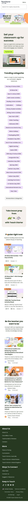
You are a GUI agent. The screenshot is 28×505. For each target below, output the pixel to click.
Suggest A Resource (8, 477)
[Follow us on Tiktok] (3, 485)
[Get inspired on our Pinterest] (13, 485)
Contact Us (5, 474)
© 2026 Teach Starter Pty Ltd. (15, 497)
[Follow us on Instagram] (6, 485)
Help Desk (5, 471)
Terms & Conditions (20, 489)
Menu (24, 2)
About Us (5, 432)
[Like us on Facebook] (8, 485)
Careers (4, 442)
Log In (18, 495)
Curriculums (5, 453)
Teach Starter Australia (9, 456)
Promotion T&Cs (9, 492)
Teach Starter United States (10, 459)
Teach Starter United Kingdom (11, 462)
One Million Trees (7, 435)
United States (8, 489)
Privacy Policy (19, 492)
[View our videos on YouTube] (10, 485)
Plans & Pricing (6, 450)
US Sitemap (11, 495)
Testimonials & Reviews (9, 439)
